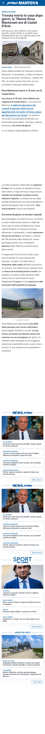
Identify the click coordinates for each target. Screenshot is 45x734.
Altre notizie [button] (37, 480)
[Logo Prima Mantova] (22, 3)
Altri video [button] (37, 682)
